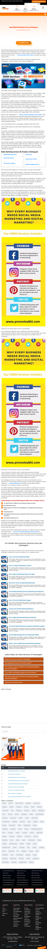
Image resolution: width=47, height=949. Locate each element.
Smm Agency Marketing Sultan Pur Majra (22, 574)
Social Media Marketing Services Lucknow (9, 870)
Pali (18, 851)
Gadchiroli (21, 858)
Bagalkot (35, 821)
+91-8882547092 (17, 10)
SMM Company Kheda (35, 873)
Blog (3, 915)
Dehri (28, 847)
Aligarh (4, 851)
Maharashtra (41, 810)
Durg (12, 810)
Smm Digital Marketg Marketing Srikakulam (22, 617)
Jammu (39, 840)
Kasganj (4, 825)
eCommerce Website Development (27, 924)
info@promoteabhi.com (34, 10)
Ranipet (28, 843)
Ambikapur (41, 847)
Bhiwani (10, 814)
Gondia (34, 843)
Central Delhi (12, 825)
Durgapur (5, 806)
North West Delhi (39, 814)
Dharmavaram (31, 840)
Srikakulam (18, 806)
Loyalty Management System (38, 928)
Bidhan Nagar (6, 862)
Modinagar (5, 858)
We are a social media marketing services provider (26, 531)
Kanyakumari (28, 836)
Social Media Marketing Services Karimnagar (9, 884)
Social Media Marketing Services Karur (37, 880)
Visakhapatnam (6, 821)
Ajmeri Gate (11, 851)
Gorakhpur (22, 847)
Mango (41, 821)
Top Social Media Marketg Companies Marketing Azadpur (27, 626)
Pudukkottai (24, 814)
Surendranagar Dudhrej (36, 829)
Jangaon (4, 836)
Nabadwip (14, 821)
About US (4, 910)
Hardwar (20, 829)
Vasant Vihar (5, 810)
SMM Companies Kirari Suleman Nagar (37, 870)
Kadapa (31, 851)
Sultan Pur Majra (19, 803)
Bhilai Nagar (39, 832)
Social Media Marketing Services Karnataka (23, 882)
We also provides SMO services (25, 55)
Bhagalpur (24, 851)
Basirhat (32, 832)
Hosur (4, 814)
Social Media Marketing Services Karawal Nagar (23, 884)
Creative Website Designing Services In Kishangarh (19, 796)
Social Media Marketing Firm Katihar (9, 880)
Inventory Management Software (38, 913)
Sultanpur (28, 854)
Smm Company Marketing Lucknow (20, 565)
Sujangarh (13, 829)
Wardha (33, 810)
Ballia (37, 851)
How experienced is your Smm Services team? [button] (18, 663)
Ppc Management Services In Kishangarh (17, 777)
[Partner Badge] (43, 8)
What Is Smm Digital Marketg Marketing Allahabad (24, 643)
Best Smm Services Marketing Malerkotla (22, 583)
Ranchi (23, 840)
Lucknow (11, 803)
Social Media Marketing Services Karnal (37, 882)
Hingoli (17, 840)
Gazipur (28, 858)
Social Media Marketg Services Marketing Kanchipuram (26, 591)
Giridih (19, 825)
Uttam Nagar (34, 817)
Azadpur (26, 806)
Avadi (4, 832)
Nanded (20, 817)
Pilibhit (32, 806)
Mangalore (5, 840)
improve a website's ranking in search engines (30, 114)
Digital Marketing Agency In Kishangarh (16, 770)
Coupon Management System (38, 918)
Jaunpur (16, 814)
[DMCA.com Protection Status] (22, 945)
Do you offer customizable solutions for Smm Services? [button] (20, 672)
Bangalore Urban (6, 847)
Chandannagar (19, 854)
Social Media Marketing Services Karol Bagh (9, 882)
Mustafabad (5, 854)
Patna (12, 854)
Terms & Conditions (38, 945)
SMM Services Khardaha (21, 875)
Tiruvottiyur (11, 836)
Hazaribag (14, 862)
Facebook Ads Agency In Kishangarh (16, 787)
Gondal (34, 825)
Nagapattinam (27, 825)
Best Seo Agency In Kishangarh (15, 793)
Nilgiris (31, 814)
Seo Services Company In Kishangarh (16, 790)
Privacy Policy (30, 945)
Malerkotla (28, 803)
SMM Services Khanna (6, 877)
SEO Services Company (9, 163)
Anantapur (24, 832)
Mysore (26, 829)
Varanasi (36, 836)
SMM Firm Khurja (5, 873)
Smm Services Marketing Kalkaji (19, 557)
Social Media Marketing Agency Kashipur (23, 880)
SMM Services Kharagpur (35, 875)
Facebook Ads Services (31, 159)
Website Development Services (27, 916)
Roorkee (31, 862)
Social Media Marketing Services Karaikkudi (37, 884)
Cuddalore (10, 832)
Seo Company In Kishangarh (14, 774)
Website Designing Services (32, 164)
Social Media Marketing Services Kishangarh (18, 783)
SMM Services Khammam (35, 877)
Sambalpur (22, 821)
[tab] (23, 659)
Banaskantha (13, 858)
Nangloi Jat (18, 810)
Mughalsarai (35, 858)
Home (18, 30)
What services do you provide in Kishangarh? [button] (17, 659)
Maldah (34, 854)
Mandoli (34, 847)
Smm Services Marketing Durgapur (20, 600)
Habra (11, 840)
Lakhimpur (5, 817)
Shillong (17, 832)
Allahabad (39, 806)
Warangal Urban (22, 862)
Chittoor (15, 847)
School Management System (38, 923)
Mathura (11, 806)
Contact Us (5, 913)
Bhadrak (22, 843)
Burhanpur (19, 836)
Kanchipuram (36, 803)
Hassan (27, 817)
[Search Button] (43, 731)
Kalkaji (4, 803)
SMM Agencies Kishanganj (21, 870)
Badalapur (26, 810)
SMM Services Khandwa (21, 877)
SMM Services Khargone (7, 875)
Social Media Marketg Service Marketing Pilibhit (24, 635)
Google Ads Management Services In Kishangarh (18, 780)
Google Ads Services (9, 158)
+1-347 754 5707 (34, 941)
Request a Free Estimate (39, 1)
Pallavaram (5, 829)
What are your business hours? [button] (13, 682)
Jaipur (29, 821)
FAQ (3, 911)
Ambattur (4, 843)
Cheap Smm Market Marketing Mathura (21, 609)
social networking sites (15, 483)
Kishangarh (21, 30)
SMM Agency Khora (20, 873)
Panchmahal (13, 817)
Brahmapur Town (13, 843)
